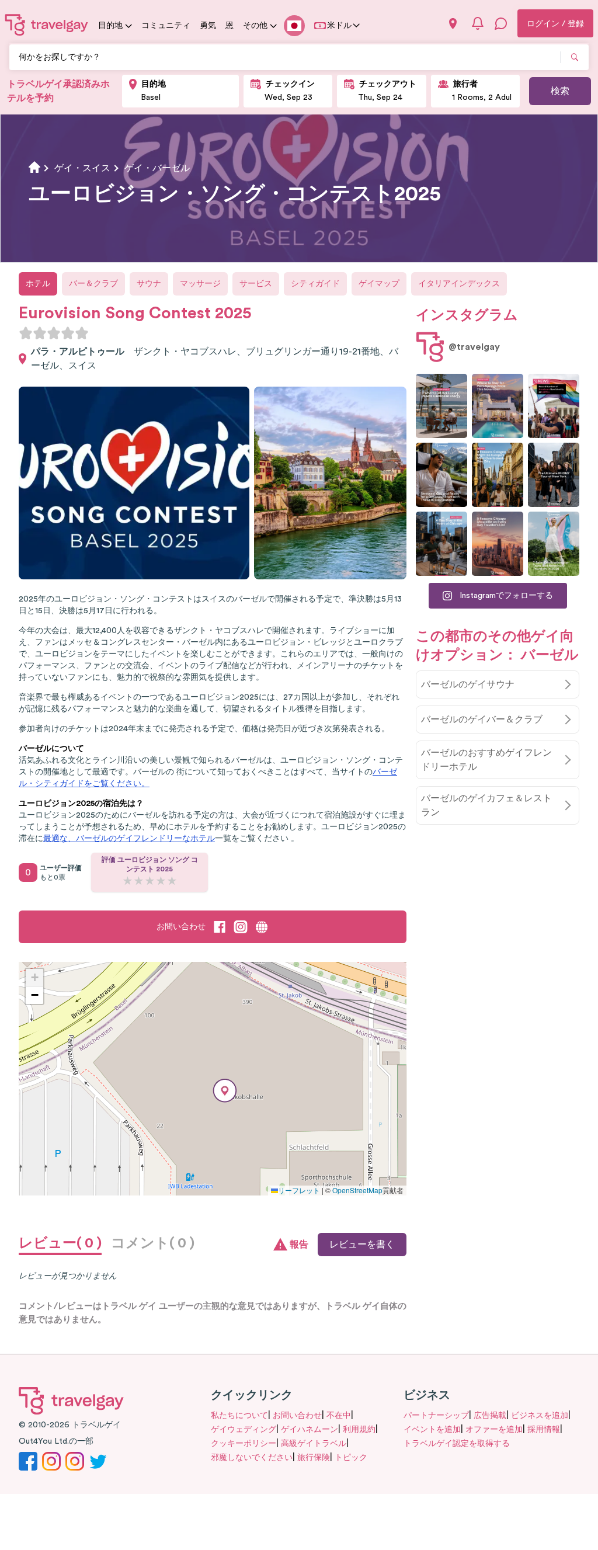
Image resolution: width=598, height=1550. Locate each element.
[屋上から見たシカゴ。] (441, 544)
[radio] (26, 333)
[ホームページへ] (47, 24)
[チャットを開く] (501, 23)
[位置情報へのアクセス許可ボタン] (453, 23)
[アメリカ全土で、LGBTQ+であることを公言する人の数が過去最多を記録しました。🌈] (553, 406)
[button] (225, 1091)
